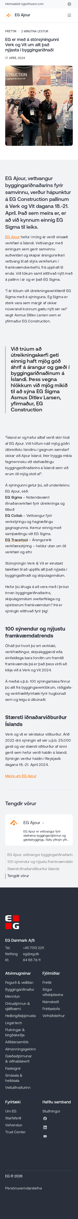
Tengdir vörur (18, 876)
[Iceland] (69, 4)
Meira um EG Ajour (20, 776)
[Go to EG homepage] (12, 922)
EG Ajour (12, 237)
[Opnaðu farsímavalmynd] (69, 15)
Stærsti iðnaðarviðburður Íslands (33, 869)
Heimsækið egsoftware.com (24, 4)
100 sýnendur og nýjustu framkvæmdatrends (40, 862)
